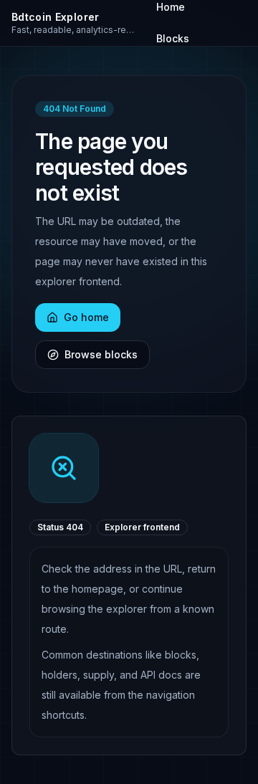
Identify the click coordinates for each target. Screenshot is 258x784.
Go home (86, 317)
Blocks (172, 38)
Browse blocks (101, 354)
